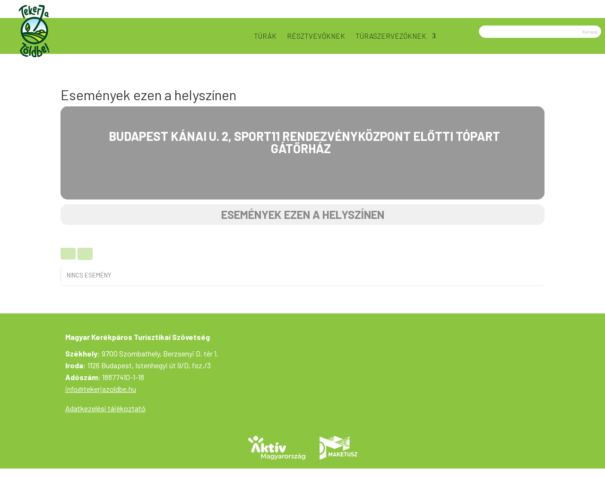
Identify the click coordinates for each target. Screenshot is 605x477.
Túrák (265, 36)
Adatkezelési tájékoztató (105, 408)
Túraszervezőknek (390, 36)
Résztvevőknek (316, 36)
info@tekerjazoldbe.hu (100, 388)
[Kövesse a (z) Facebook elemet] (590, 7)
